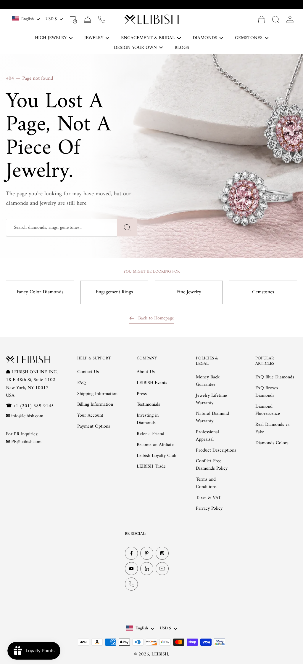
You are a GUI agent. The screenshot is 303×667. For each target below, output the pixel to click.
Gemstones (263, 292)
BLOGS (182, 48)
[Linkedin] (146, 568)
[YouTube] (131, 568)
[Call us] (102, 19)
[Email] (162, 568)
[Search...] (276, 19)
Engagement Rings (114, 292)
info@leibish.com (27, 416)
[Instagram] (162, 553)
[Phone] (131, 584)
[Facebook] (131, 553)
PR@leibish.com (26, 442)
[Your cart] (261, 19)
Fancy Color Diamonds (40, 292)
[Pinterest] (146, 553)
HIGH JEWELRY (51, 38)
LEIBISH (160, 654)
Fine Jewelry (188, 292)
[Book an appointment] (73, 19)
